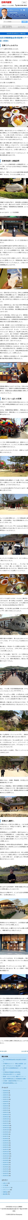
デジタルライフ (7, 1187)
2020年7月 (5, 1103)
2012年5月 (5, 1166)
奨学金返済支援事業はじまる (10, 1083)
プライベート (6, 1189)
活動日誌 (5, 1192)
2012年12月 (6, 1151)
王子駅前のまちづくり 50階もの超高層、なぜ (14, 1063)
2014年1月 (5, 1123)
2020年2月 (5, 1110)
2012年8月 (5, 1160)
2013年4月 (5, 1143)
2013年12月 (6, 1125)
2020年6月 (5, 1105)
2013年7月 (5, 1136)
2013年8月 (5, 1134)
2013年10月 (6, 1129)
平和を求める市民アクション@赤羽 (11, 1074)
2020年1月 (5, 1112)
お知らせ (5, 1183)
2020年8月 (5, 1101)
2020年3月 (5, 1108)
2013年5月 (5, 1140)
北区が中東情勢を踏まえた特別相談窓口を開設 (14, 1078)
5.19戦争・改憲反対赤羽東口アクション (13, 1080)
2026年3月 (5, 1097)
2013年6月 (5, 1138)
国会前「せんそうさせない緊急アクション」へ (14, 1076)
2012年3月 (5, 1171)
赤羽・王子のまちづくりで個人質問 (11, 1065)
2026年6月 (5, 1090)
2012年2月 (5, 1173)
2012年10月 (6, 1156)
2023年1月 (5, 1099)
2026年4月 (5, 1095)
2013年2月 (5, 1147)
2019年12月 (6, 1114)
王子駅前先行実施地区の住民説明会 (11, 1072)
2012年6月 (5, 1164)
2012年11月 (6, 1153)
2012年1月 (5, 1175)
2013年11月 (6, 1127)
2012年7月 (5, 1162)
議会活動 (5, 1194)
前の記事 (4, 1051)
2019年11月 (6, 1116)
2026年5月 (5, 1092)
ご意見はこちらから (13, 10)
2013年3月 (5, 1145)
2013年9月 (5, 1132)
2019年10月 (6, 1119)
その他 (4, 1185)
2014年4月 (5, 1121)
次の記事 (23, 1051)
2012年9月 (5, 1158)
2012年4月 (5, 1169)
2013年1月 (5, 1149)
